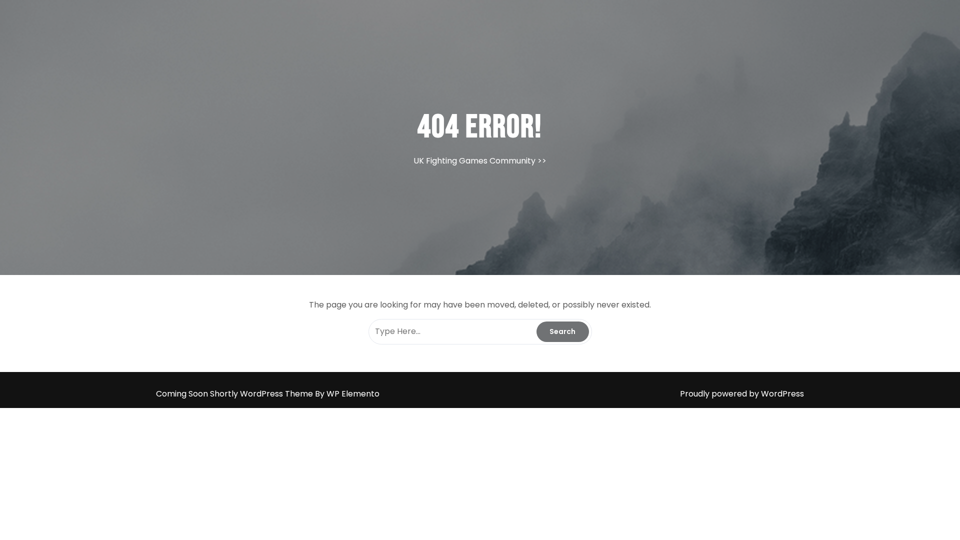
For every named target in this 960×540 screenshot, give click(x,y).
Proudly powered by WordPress (742, 394)
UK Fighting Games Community (475, 160)
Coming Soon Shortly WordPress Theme (235, 394)
